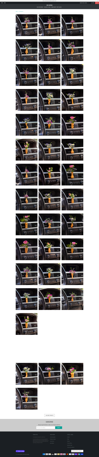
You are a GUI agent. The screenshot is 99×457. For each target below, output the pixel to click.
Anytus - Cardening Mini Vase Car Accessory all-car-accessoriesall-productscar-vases (72, 50)
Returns (68, 441)
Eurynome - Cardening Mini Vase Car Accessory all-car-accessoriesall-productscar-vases (72, 199)
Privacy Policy (69, 443)
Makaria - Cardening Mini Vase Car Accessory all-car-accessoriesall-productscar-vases (49, 374)
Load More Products (50, 415)
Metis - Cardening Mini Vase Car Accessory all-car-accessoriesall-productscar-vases (72, 399)
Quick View (27, 29)
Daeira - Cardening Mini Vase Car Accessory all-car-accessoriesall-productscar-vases (49, 150)
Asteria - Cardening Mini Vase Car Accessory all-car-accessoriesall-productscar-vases (26, 100)
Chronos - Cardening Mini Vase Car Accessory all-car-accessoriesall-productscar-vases (72, 125)
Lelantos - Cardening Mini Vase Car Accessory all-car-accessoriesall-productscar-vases (26, 349)
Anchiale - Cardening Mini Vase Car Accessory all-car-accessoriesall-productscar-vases (49, 50)
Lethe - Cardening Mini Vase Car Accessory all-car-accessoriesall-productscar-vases (49, 349)
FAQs (68, 439)
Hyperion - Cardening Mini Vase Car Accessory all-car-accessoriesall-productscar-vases (72, 274)
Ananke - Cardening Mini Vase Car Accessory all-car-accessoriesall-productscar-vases (26, 50)
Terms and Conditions (70, 447)
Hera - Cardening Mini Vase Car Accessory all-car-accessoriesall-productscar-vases (26, 274)
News (5, 2)
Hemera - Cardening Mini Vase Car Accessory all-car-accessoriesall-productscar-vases (72, 249)
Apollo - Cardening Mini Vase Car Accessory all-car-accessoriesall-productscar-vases (49, 75)
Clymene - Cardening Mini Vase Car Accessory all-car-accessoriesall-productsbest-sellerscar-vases (26, 150)
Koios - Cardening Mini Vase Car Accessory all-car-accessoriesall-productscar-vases (49, 299)
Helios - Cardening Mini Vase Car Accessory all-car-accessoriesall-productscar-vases (49, 249)
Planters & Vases (53, 439)
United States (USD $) (83, 2)
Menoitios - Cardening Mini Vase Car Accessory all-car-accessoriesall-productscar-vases (49, 399)
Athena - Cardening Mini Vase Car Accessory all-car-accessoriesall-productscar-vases (72, 100)
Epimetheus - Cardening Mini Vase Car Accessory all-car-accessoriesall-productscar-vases (49, 174)
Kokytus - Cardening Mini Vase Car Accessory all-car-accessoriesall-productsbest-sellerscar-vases (72, 299)
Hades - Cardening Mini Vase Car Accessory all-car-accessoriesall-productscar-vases (26, 249)
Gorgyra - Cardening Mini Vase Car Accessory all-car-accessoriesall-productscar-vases (72, 224)
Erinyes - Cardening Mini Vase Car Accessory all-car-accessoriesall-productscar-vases (26, 199)
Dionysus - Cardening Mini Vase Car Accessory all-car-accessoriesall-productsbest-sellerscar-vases (26, 174)
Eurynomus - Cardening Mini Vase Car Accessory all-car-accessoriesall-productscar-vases (26, 224)
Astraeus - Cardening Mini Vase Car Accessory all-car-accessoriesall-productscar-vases (49, 100)
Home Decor (52, 441)
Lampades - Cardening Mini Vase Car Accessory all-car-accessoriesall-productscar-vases (72, 324)
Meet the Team (69, 445)
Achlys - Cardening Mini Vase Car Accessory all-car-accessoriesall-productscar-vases (26, 25)
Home (2, 2)
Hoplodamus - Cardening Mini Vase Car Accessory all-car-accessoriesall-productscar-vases (49, 274)
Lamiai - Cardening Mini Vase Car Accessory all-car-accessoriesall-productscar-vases (49, 324)
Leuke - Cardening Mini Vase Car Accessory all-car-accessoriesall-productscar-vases (26, 374)
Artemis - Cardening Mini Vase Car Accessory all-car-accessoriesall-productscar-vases (72, 75)
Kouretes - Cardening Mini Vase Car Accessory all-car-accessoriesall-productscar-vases (26, 324)
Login (93, 2)
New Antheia (20, 454)
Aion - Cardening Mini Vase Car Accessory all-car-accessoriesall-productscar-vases (72, 25)
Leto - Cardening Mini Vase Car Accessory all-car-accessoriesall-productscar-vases (72, 349)
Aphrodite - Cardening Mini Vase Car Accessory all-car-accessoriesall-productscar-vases (26, 75)
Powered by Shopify (26, 454)
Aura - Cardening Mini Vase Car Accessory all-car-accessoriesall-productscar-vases (26, 125)
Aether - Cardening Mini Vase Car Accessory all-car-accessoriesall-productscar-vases (49, 25)
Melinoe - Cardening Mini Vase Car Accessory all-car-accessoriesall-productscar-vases (26, 399)
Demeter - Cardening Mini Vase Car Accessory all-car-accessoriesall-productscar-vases (72, 150)
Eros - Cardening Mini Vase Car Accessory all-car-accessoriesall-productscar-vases (49, 199)
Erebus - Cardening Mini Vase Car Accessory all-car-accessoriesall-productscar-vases (72, 174)
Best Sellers (52, 443)
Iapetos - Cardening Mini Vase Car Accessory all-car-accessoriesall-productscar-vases (26, 299)
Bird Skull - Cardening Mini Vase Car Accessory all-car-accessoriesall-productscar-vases (49, 125)
